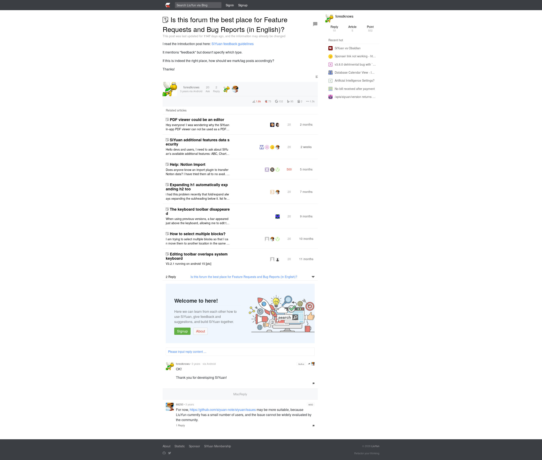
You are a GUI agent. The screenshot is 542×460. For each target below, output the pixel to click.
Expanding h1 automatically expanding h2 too (197, 187)
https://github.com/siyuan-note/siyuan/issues (223, 409)
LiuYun (375, 446)
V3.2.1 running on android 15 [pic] (188, 263)
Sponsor (194, 446)
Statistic (179, 446)
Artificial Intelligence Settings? (355, 80)
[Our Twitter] (169, 453)
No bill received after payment (355, 89)
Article (352, 28)
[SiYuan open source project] (164, 453)
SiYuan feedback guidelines (233, 43)
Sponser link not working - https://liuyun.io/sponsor (355, 56)
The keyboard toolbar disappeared (198, 211)
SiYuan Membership (217, 446)
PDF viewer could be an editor (197, 119)
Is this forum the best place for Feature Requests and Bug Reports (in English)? (244, 277)
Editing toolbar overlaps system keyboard (197, 256)
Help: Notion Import (187, 164)
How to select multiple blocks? (197, 233)
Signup (182, 331)
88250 (179, 404)
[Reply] (315, 24)
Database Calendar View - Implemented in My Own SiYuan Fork (355, 72)
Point (370, 28)
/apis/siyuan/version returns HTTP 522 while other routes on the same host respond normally (355, 97)
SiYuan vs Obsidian (348, 48)
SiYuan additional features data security (198, 142)
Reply (334, 28)
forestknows (183, 363)
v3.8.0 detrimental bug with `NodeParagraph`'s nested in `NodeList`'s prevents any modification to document (355, 64)
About (200, 331)
